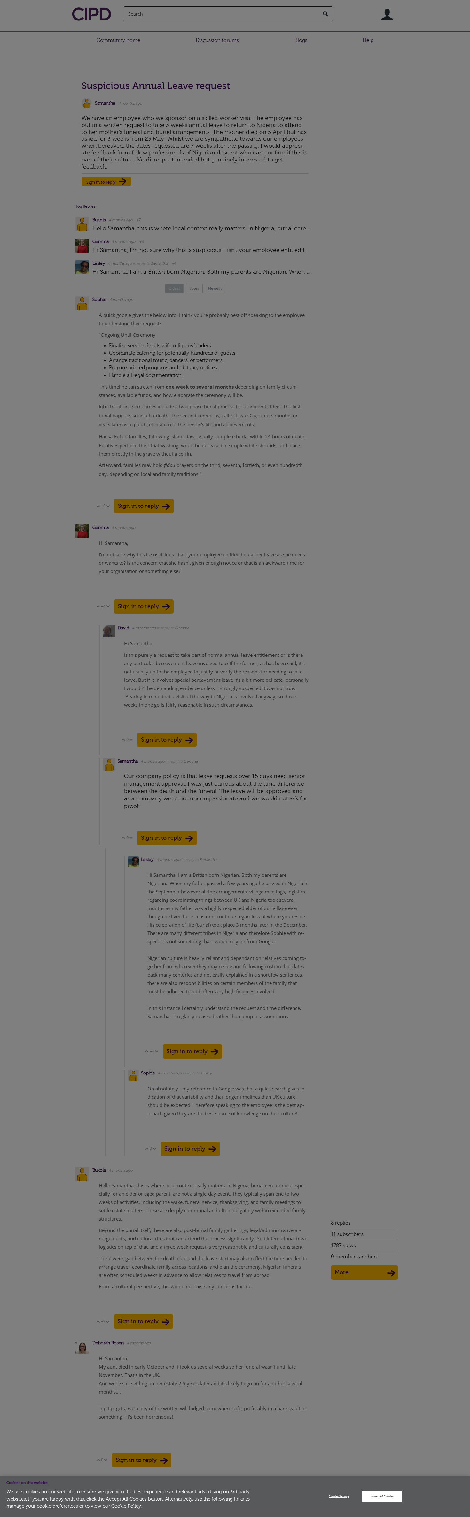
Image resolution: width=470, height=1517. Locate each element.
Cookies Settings (339, 1496)
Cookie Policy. (126, 1506)
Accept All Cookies (382, 1496)
